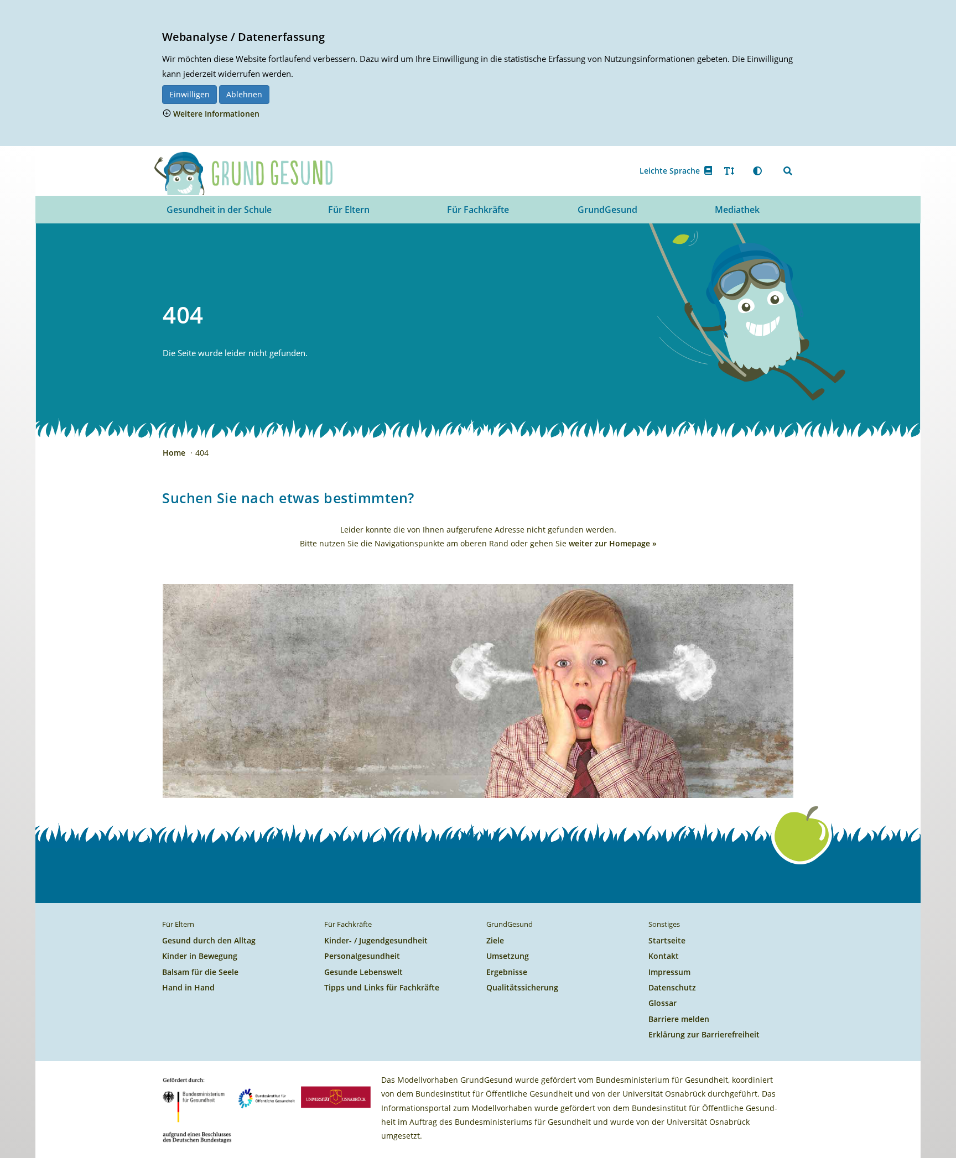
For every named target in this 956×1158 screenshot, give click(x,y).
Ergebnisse (506, 972)
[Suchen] (788, 171)
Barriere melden (678, 1019)
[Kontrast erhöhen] (757, 170)
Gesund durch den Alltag (209, 940)
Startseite (666, 940)
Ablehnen (244, 94)
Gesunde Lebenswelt (363, 972)
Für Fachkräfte (478, 210)
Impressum (669, 972)
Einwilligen (189, 94)
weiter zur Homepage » (613, 543)
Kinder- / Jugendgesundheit (376, 940)
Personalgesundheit (362, 956)
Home (175, 452)
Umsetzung (507, 956)
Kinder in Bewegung (199, 956)
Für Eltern (349, 210)
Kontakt (663, 956)
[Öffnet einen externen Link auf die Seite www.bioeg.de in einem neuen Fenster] (267, 1096)
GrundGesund (607, 210)
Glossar (662, 1003)
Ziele (495, 940)
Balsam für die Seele (200, 972)
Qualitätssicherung (522, 987)
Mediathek (737, 210)
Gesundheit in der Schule (219, 210)
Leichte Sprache (672, 170)
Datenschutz (672, 987)
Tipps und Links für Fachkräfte (381, 987)
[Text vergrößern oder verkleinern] (729, 170)
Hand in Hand (188, 987)
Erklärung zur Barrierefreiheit (704, 1034)
